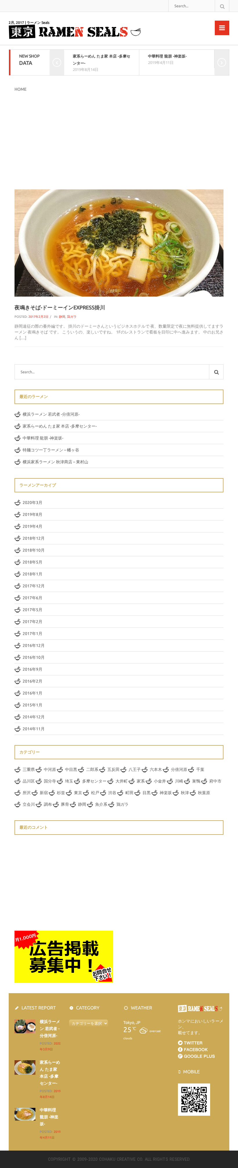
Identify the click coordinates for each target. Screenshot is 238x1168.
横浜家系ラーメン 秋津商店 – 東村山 (55, 462)
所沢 (27, 792)
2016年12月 (34, 645)
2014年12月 (34, 717)
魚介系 (101, 804)
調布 (48, 804)
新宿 (44, 792)
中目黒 (71, 769)
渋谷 (112, 792)
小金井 (160, 781)
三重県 (29, 769)
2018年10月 (34, 550)
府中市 (215, 781)
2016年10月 (34, 657)
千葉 (200, 769)
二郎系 (92, 769)
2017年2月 (32, 621)
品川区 (29, 781)
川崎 (179, 781)
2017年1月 (32, 633)
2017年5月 (32, 609)
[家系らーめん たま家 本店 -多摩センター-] (25, 1067)
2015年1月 (32, 705)
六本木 (156, 769)
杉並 (61, 792)
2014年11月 (34, 728)
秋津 (185, 792)
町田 (129, 792)
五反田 (113, 769)
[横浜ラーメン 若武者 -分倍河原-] (25, 1026)
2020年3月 (32, 502)
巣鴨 (196, 781)
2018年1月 (32, 574)
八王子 (135, 769)
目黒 (147, 792)
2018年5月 (32, 562)
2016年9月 (32, 669)
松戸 (95, 792)
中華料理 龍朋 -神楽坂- (167, 56)
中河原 (50, 769)
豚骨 (65, 804)
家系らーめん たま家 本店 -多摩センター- (60, 426)
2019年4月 (32, 526)
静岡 (62, 316)
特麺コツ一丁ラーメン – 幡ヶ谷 (51, 450)
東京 (78, 792)
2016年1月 (32, 693)
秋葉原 (204, 792)
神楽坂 (166, 792)
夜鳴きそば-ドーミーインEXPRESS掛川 (60, 307)
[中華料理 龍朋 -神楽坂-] (25, 1114)
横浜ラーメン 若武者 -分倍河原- (51, 414)
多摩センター (94, 781)
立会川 (29, 804)
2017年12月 (34, 586)
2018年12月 (34, 538)
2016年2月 (32, 681)
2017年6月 (32, 597)
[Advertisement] (119, 140)
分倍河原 (179, 769)
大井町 (122, 781)
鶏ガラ (72, 316)
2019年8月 (32, 514)
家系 (141, 781)
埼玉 (69, 781)
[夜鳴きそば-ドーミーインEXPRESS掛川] (119, 242)
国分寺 (50, 781)
